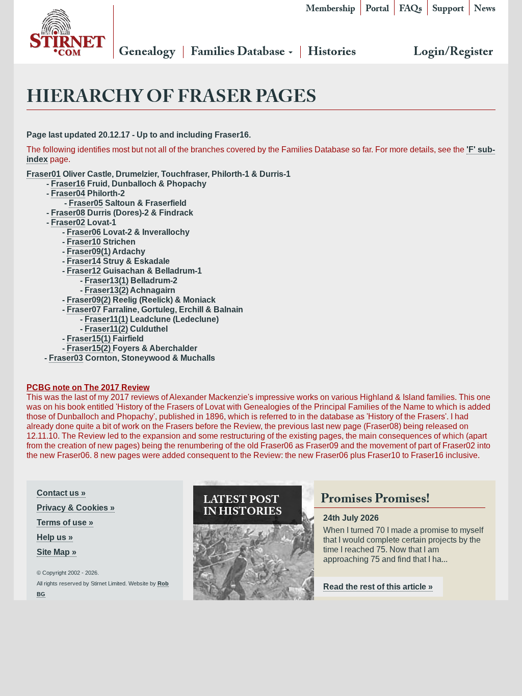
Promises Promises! (375, 500)
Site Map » (56, 552)
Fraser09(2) (89, 300)
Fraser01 (44, 174)
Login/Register (453, 53)
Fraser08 (68, 212)
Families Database (239, 53)
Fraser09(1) (89, 251)
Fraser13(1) (106, 280)
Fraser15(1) (90, 338)
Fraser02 (68, 222)
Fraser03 (66, 358)
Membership (330, 10)
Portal (377, 10)
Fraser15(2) (90, 348)
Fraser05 (86, 203)
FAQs (410, 10)
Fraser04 (68, 193)
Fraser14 (84, 261)
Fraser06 (84, 232)
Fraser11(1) (106, 319)
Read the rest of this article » (378, 586)
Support (448, 10)
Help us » (55, 537)
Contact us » (61, 493)
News (484, 10)
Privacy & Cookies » (76, 507)
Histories (332, 53)
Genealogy (147, 53)
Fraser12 (84, 270)
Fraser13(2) (106, 290)
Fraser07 (84, 309)
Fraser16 (68, 183)
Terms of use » (65, 522)
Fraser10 (84, 241)
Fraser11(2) (106, 329)
